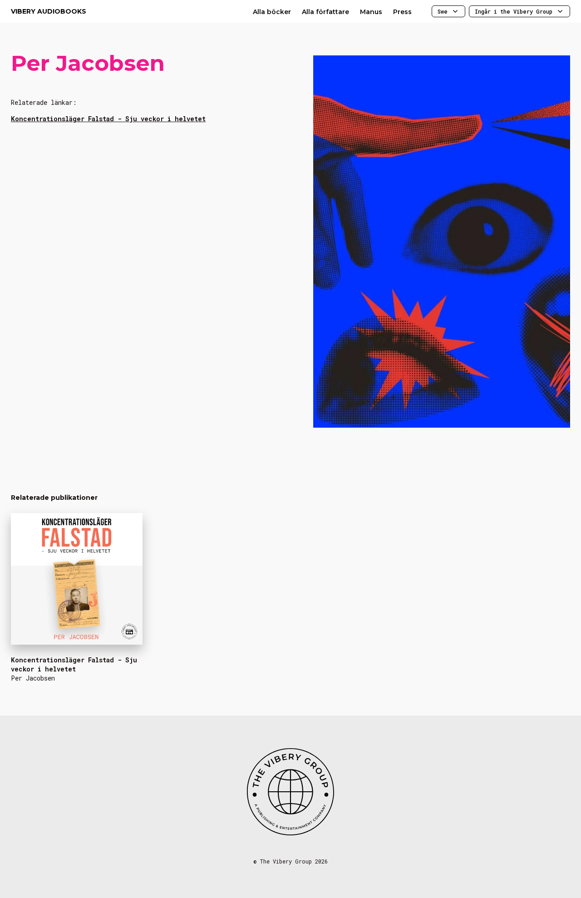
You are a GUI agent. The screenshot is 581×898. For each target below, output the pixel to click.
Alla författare (325, 12)
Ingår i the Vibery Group (513, 11)
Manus (371, 12)
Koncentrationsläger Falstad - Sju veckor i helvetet (108, 118)
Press (402, 12)
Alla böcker (272, 12)
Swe (443, 11)
